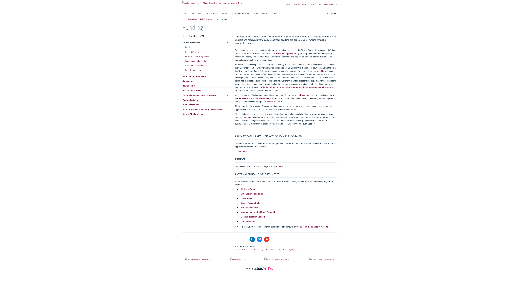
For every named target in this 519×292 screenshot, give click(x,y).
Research (196, 13)
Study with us (211, 13)
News (255, 13)
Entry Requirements (193, 70)
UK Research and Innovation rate (253, 98)
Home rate (305, 95)
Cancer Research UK (250, 203)
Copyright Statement (273, 250)
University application (286, 53)
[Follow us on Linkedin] (252, 239)
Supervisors (188, 81)
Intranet (304, 4)
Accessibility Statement (290, 250)
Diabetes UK (246, 198)
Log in (312, 4)
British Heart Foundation (252, 193)
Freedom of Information (242, 250)
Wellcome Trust (248, 189)
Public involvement (240, 13)
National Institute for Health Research (258, 212)
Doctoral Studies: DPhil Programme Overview (203, 109)
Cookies (287, 4)
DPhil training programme (194, 76)
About (185, 13)
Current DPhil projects (192, 114)
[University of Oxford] (326, 4)
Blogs (264, 13)
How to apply (188, 85)
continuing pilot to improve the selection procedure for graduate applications (295, 87)
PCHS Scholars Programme (197, 56)
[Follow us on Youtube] (267, 239)
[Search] (335, 13)
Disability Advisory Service (196, 65)
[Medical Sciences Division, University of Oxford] (206, 245)
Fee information (192, 51)
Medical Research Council (253, 216)
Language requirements (195, 61)
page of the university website (314, 226)
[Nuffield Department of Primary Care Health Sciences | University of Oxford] (212, 2)
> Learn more (241, 151)
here (324, 71)
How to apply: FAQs (191, 90)
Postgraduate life (190, 100)
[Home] (184, 19)
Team (224, 13)
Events (274, 13)
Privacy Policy (258, 250)
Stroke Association (249, 207)
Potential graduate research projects (199, 95)
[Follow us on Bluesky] (260, 239)
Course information (191, 42)
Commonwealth (248, 221)
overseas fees (271, 101)
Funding (188, 47)
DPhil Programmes (206, 19)
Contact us (296, 4)
